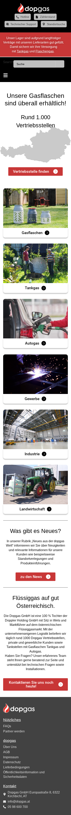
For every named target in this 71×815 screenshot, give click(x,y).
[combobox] (34, 64)
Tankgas (23, 51)
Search (8, 62)
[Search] (59, 64)
